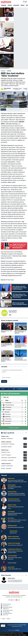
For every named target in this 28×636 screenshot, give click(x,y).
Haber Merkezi (13, 311)
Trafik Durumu (6, 608)
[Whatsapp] (19, 600)
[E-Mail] (10, 315)
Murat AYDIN (11, 478)
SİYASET (10, 5)
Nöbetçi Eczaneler (7, 604)
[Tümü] (26, 475)
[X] (11, 600)
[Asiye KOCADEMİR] (4, 557)
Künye (3, 618)
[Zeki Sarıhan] (4, 513)
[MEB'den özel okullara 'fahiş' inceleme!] (14, 99)
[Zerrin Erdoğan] (4, 526)
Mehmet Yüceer (12, 505)
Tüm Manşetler (6, 611)
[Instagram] (14, 600)
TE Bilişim (17, 630)
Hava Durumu (6, 605)
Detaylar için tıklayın (14, 427)
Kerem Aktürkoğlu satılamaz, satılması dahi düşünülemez (15, 581)
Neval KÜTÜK (11, 567)
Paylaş (4, 109)
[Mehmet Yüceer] (4, 506)
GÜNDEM (3, 5)
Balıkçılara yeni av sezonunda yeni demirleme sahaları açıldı (21, 359)
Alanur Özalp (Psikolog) (14, 549)
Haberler (3, 70)
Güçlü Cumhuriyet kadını (14, 538)
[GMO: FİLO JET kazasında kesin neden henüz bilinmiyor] (21, 326)
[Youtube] (16, 600)
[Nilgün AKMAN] (4, 486)
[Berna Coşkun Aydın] (4, 537)
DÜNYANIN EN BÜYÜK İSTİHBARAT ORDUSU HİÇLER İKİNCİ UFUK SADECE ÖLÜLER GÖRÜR (17, 494)
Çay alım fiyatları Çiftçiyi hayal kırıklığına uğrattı (15, 551)
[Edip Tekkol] (4, 519)
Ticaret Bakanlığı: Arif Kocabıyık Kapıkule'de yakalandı (6, 344)
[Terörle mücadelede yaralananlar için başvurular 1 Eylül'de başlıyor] (7, 353)
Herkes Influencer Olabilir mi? (15, 545)
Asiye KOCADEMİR (12, 555)
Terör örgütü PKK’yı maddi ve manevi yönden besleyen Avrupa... (17, 521)
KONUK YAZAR (11, 578)
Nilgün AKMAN (11, 485)
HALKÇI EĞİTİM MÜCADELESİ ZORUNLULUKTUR (15, 514)
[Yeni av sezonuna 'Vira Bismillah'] (7, 326)
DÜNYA (22, 5)
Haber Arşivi (5, 614)
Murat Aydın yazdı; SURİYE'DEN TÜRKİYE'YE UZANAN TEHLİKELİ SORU (17, 481)
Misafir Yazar (13, 531)
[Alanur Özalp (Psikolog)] (4, 550)
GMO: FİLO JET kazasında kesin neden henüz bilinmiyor (20, 332)
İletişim (8, 618)
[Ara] (24, 1)
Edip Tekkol (11, 518)
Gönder (4, 381)
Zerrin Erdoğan (12, 525)
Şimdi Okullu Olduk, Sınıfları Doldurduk (15, 558)
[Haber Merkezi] (4, 312)
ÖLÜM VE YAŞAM (12, 563)
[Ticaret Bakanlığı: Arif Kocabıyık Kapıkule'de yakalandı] (7, 339)
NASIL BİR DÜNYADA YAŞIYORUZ (16, 527)
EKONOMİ (16, 5)
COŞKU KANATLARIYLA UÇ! (14, 569)
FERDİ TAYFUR (13, 533)
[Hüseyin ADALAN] (4, 493)
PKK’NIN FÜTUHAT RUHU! (14, 501)
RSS (4, 625)
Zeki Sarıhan (11, 511)
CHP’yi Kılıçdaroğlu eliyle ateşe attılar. (16, 507)
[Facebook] (9, 600)
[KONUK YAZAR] (4, 580)
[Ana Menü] (26, 1)
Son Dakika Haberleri (7, 613)
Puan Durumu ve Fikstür (8, 610)
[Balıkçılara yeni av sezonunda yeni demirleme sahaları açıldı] (21, 353)
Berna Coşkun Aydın (13, 536)
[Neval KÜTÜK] (4, 568)
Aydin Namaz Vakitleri (7, 607)
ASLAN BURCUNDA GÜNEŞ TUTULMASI (14, 487)
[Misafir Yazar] (5, 531)
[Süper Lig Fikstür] (26, 432)
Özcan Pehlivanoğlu (13, 499)
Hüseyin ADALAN (12, 491)
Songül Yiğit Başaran (14, 543)
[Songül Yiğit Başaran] (4, 544)
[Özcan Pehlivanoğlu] (4, 500)
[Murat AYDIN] (4, 480)
